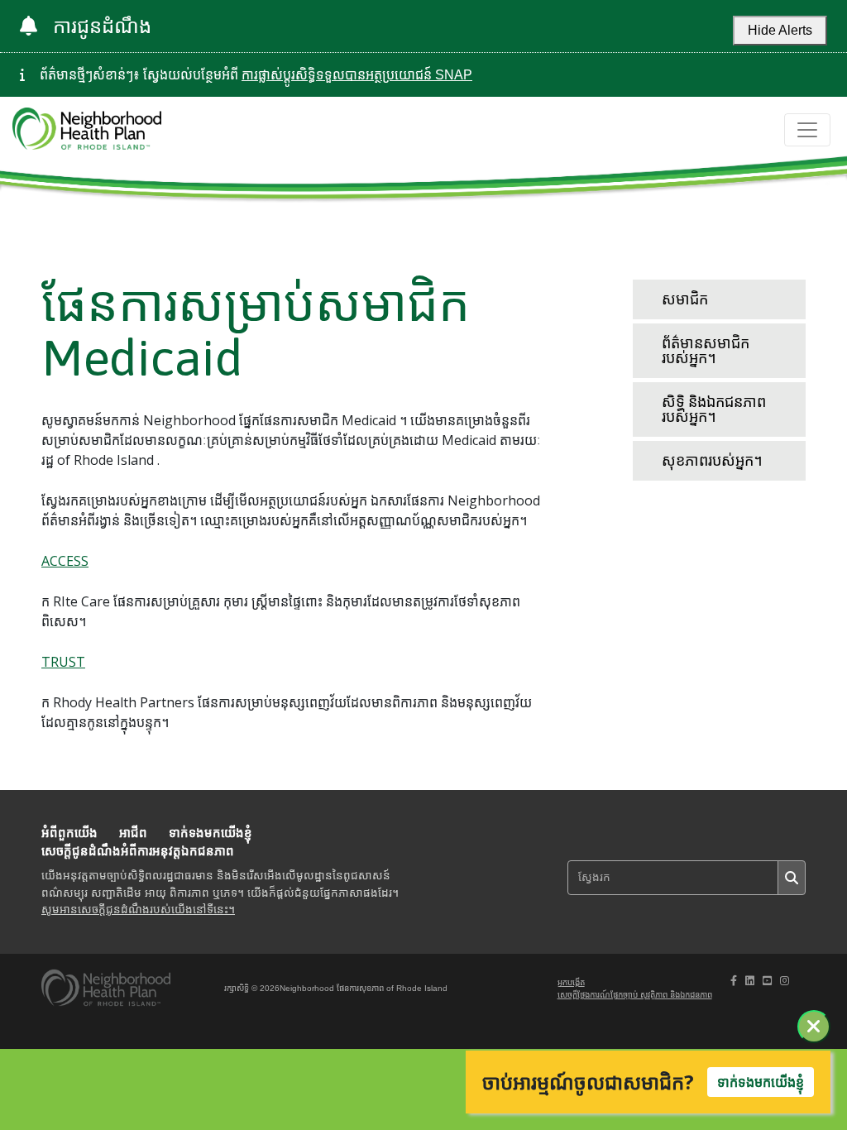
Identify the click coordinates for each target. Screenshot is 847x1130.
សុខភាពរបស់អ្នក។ (712, 460)
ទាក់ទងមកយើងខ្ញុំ (210, 833)
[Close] (813, 1026)
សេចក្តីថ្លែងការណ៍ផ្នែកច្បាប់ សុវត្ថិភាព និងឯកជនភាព (634, 994)
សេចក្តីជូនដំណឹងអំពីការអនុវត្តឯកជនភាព (137, 851)
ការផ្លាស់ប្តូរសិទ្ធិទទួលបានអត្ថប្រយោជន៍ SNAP (357, 75)
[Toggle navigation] (807, 129)
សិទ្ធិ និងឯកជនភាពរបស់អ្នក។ (714, 409)
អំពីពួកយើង (69, 833)
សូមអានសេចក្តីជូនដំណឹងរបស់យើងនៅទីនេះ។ (138, 909)
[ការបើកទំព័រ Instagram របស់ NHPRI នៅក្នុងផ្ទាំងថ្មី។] (784, 980)
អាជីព (133, 833)
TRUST (63, 662)
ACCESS (65, 561)
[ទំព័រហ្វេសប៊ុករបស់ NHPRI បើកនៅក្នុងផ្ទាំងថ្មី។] (733, 980)
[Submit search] (792, 877)
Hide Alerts (780, 30)
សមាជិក (685, 299)
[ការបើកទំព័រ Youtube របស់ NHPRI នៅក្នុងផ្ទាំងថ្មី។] (767, 980)
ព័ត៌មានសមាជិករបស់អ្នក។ (705, 350)
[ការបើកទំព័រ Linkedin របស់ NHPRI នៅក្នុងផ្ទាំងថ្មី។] (749, 980)
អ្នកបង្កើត (571, 982)
